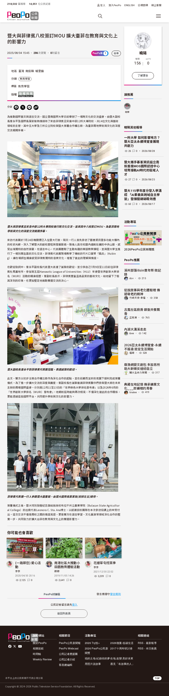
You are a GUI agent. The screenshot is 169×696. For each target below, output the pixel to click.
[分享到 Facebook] (16, 107)
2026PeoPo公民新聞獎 (139, 249)
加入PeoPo (115, 5)
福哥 (132, 352)
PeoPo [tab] (52, 594)
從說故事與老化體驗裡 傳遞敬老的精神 (142, 292)
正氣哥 (133, 317)
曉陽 (143, 52)
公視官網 (143, 5)
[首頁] (22, 16)
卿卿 (56, 571)
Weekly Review (42, 659)
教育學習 (25, 78)
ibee (131, 333)
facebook (10, 646)
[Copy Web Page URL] (36, 107)
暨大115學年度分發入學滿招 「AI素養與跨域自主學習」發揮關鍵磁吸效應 (143, 195)
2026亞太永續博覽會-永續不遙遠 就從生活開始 (142, 347)
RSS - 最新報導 (147, 643)
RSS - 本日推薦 (147, 648)
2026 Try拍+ (92, 643)
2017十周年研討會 (121, 648)
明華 (127, 112)
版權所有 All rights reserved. (26, 94)
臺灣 (21, 71)
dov (131, 278)
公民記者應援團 (68, 654)
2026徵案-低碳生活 (122, 643)
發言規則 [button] (115, 594)
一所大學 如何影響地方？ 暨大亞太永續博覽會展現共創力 (142, 142)
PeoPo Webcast (69, 648)
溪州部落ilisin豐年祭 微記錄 (142, 272)
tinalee (133, 392)
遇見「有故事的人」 (122, 664)
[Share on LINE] (29, 107)
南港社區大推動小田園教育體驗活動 (67, 564)
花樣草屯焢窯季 (105, 562)
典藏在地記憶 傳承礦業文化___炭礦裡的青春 (142, 386)
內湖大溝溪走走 (135, 329)
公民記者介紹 (67, 659)
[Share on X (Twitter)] (22, 107)
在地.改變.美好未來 (121, 658)
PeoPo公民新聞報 (70, 643)
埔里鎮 (39, 71)
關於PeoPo (40, 643)
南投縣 (29, 71)
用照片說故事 (93, 664)
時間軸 (37, 654)
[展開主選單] (158, 16)
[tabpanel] (64, 604)
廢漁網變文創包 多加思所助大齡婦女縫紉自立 (142, 366)
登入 (102, 5)
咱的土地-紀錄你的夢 (97, 658)
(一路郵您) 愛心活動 (28, 564)
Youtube (20, 646)
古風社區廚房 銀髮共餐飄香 (142, 311)
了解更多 (142, 75)
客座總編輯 (65, 665)
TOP (157, 678)
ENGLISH (129, 5)
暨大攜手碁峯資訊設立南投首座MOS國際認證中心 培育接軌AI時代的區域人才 (142, 168)
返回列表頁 (64, 613)
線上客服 (156, 5)
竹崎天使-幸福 (137, 297)
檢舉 (116, 53)
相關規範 (38, 648)
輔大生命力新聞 (138, 372)
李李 (17, 571)
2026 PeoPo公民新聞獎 (96, 650)
